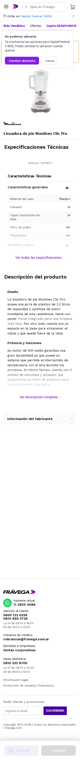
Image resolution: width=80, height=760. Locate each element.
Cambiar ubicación (22, 60)
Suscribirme (55, 710)
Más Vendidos (14, 26)
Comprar (58, 750)
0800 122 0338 (15, 615)
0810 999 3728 (15, 618)
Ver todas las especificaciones (38, 258)
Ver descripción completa (38, 397)
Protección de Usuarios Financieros (28, 685)
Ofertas (35, 26)
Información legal (15, 680)
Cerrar (49, 60)
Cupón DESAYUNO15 (61, 26)
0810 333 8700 (15, 663)
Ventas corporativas (19, 650)
